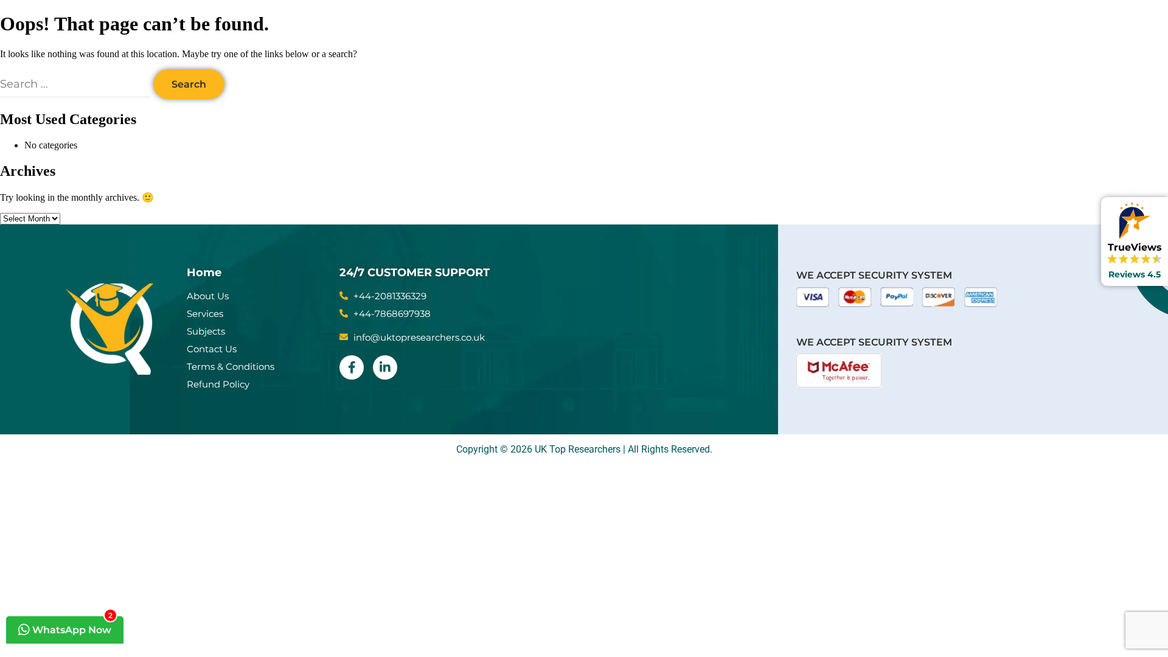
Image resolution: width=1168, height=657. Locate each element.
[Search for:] (76, 84)
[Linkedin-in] (385, 367)
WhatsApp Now (71, 626)
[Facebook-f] (351, 367)
